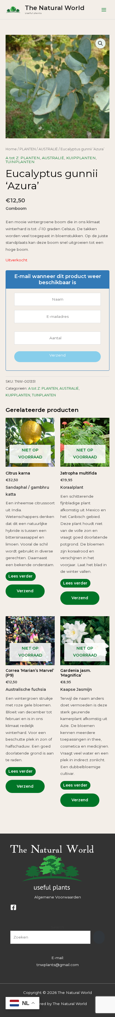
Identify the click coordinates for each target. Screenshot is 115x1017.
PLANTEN (28, 149)
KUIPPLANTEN (81, 158)
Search (57, 927)
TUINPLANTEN (20, 161)
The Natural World (55, 7)
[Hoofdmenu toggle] (104, 9)
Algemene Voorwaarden (57, 897)
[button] (100, 43)
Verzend (57, 355)
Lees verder (20, 576)
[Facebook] (13, 907)
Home (11, 149)
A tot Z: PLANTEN (23, 158)
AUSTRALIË (48, 149)
